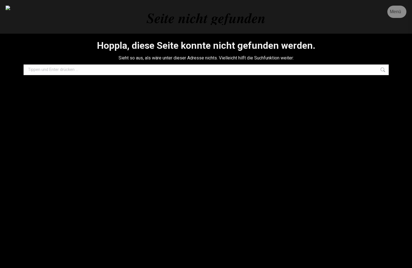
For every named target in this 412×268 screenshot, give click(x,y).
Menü (395, 11)
